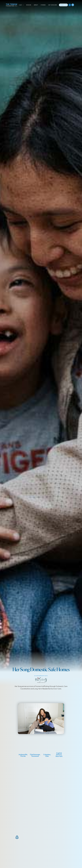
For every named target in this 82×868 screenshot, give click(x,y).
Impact (36, 4)
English (20, 4)
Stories (43, 4)
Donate (62, 4)
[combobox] (21, 5)
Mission (28, 4)
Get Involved (52, 4)
